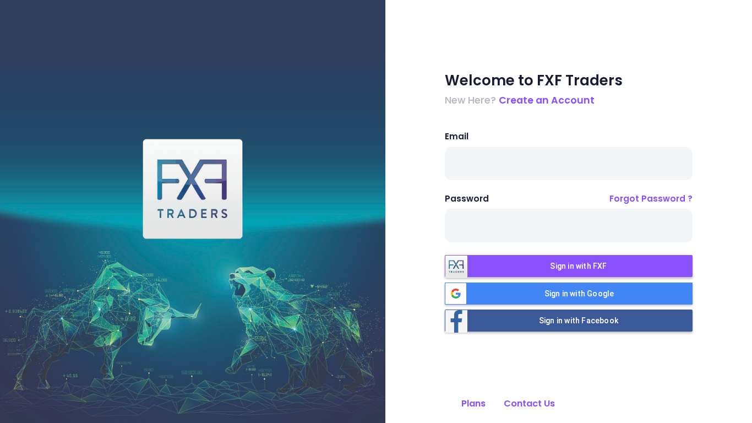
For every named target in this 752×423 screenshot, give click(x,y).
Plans (473, 403)
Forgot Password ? (651, 198)
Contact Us (529, 403)
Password (467, 198)
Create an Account (547, 100)
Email (456, 136)
